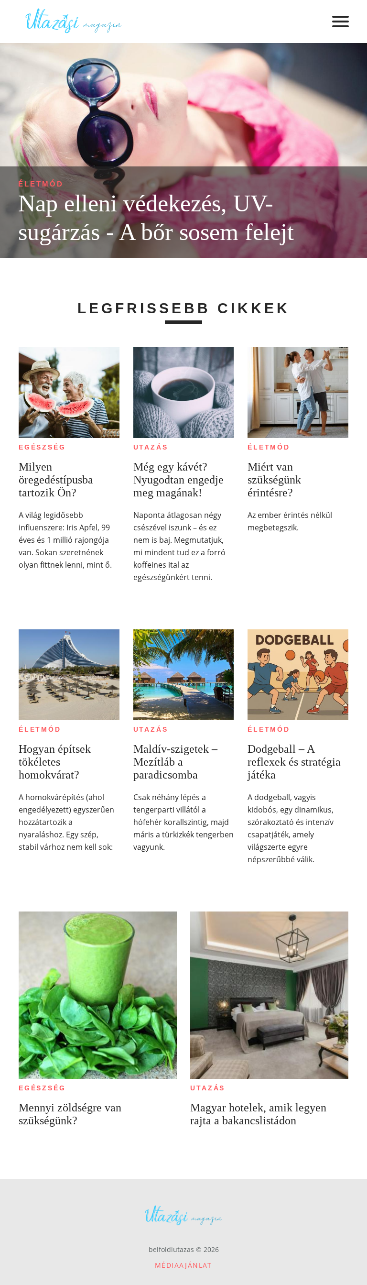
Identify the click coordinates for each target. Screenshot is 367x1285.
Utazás (150, 447)
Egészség (42, 447)
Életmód (41, 184)
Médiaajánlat (183, 1265)
